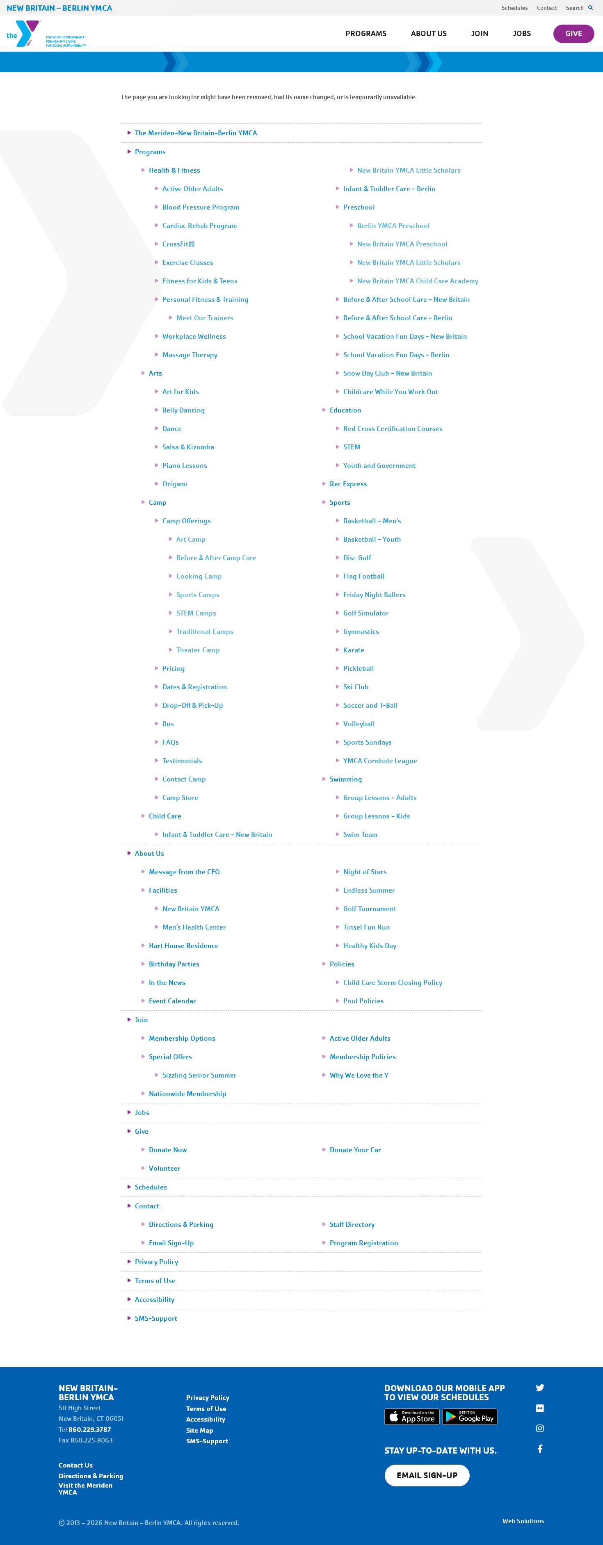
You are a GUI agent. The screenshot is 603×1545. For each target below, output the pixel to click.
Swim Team (360, 834)
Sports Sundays (367, 742)
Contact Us (76, 1465)
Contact (547, 7)
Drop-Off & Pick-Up (192, 705)
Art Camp (191, 539)
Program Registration (364, 1243)
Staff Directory (352, 1224)
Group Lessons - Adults (380, 797)
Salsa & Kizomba (188, 447)
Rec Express (348, 484)
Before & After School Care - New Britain (406, 299)
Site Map (199, 1430)
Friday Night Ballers (374, 594)
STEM (352, 447)
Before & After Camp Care (216, 558)
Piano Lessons (184, 465)
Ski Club (356, 687)
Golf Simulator (366, 613)
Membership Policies (363, 1057)
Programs (365, 34)
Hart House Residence (184, 945)
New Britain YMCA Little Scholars (409, 170)
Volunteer (164, 1168)
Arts (155, 373)
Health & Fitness (174, 170)
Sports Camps (197, 594)
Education (345, 410)
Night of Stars (365, 872)
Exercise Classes (187, 262)
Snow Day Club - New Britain (387, 373)
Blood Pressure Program (201, 207)
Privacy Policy (156, 1262)
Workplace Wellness (194, 336)
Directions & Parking (181, 1224)
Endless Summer (369, 890)
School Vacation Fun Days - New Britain (405, 336)
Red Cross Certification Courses (393, 428)
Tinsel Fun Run (366, 927)
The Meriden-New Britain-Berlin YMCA (196, 133)
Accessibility (154, 1299)
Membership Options (182, 1038)
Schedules (515, 7)
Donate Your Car (355, 1150)
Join (480, 34)
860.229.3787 (90, 1429)
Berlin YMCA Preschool (393, 225)
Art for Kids (180, 392)
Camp (158, 502)
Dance (172, 428)
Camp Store (180, 797)
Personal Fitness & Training (205, 299)
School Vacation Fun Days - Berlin (396, 355)
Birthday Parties (174, 964)
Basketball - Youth (372, 539)
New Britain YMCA (190, 909)
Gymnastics (361, 631)
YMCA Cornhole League (380, 761)
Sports (340, 502)
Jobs (522, 34)
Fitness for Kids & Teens (200, 281)
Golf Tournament (369, 909)
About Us (429, 34)
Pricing (173, 668)
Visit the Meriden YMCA (86, 1489)
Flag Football (364, 576)
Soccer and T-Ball (370, 705)
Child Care (165, 816)
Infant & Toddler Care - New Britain (217, 834)
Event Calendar (172, 1001)
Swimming (346, 779)
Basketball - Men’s (372, 521)
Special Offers (170, 1057)
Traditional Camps (204, 631)
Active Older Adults (192, 189)
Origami (175, 484)
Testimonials (182, 761)
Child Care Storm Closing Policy (392, 982)
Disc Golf (357, 558)
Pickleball (358, 668)
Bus (168, 724)
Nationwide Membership (187, 1093)
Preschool (359, 207)
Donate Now (168, 1150)
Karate (353, 650)
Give (574, 34)
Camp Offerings (186, 521)
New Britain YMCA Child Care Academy (417, 281)
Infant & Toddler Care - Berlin (389, 189)
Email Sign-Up (171, 1243)
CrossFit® (178, 244)
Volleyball (359, 724)
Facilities (163, 890)
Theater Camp (198, 650)
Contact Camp (184, 779)
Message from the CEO (184, 872)
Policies (342, 964)
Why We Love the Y (359, 1075)
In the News (167, 982)
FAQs (170, 742)
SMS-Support (156, 1318)
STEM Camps (196, 613)
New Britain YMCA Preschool (402, 244)
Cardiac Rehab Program (199, 225)
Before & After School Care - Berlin (397, 318)
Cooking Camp (199, 576)
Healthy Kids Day (369, 945)
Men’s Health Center (194, 927)
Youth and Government (379, 465)
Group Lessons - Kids (376, 816)
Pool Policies (363, 1001)
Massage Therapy (189, 355)
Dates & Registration (194, 687)
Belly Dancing (183, 410)
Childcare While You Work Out (390, 392)
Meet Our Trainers (204, 318)
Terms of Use (155, 1280)
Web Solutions (523, 1521)
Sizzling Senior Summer (199, 1075)
